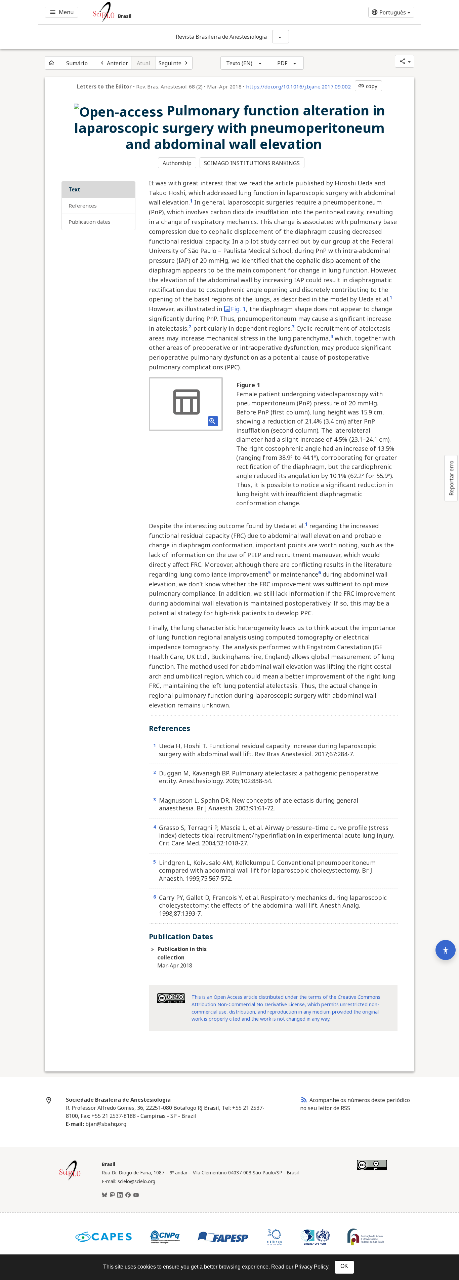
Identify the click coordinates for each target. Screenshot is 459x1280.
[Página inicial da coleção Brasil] (70, 1179)
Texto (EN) (239, 63)
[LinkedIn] (120, 1195)
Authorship (177, 163)
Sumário (77, 63)
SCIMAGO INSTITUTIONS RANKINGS (252, 163)
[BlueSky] (104, 1195)
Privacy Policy (311, 1267)
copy (367, 86)
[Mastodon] (112, 1195)
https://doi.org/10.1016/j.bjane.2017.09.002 (298, 86)
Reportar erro (451, 478)
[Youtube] (136, 1195)
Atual (144, 63)
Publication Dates (90, 221)
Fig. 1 (238, 309)
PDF (282, 63)
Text (74, 189)
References (83, 205)
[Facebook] (128, 1195)
